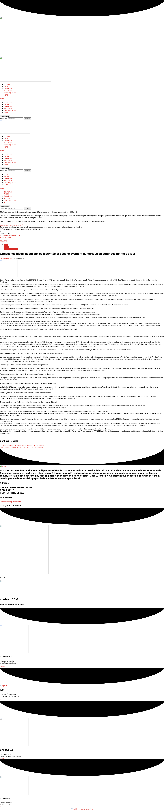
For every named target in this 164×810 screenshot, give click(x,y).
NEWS (6, 95)
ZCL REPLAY (8, 84)
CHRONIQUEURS (10, 93)
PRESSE (6, 247)
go (27, 118)
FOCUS (6, 87)
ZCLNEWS (3, 241)
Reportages (8, 91)
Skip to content (5, 237)
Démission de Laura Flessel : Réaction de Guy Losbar (22, 445)
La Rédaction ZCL (6, 259)
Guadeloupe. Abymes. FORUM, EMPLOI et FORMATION (21, 447)
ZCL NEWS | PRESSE (11, 249)
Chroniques (8, 89)
